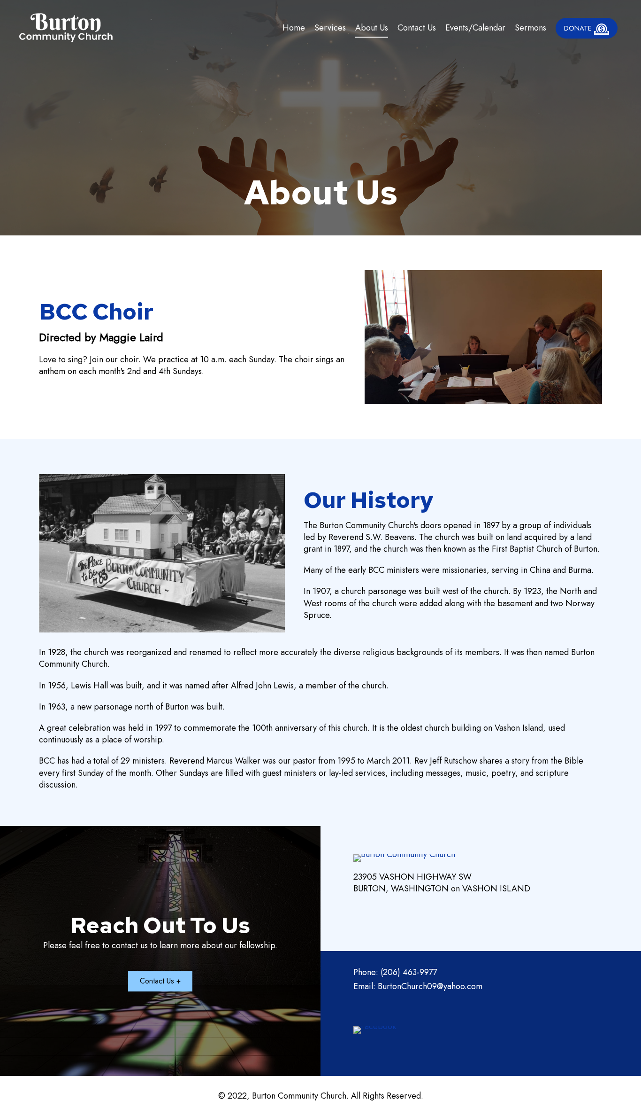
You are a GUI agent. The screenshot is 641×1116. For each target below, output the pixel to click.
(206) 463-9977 (409, 972)
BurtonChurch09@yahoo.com (430, 986)
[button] (160, 981)
